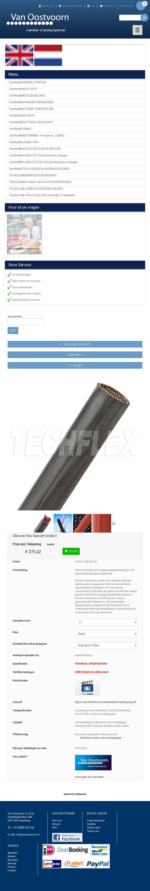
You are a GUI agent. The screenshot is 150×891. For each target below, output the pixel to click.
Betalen (12, 856)
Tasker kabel (93, 827)
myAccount (126, 5)
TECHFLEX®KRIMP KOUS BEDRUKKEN (33, 175)
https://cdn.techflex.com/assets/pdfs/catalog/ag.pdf (105, 702)
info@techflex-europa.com (24, 248)
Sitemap (12, 863)
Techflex (91, 824)
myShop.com (80, 794)
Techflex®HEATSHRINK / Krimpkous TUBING (36, 135)
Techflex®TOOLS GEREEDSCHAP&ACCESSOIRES (39, 168)
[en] (19, 55)
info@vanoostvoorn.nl (28, 834)
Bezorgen (13, 860)
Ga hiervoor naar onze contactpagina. (101, 737)
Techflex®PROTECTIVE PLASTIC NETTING (35, 148)
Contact (12, 870)
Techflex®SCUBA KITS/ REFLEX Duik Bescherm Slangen (43, 162)
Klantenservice (72, 5)
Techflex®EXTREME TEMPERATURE (31, 108)
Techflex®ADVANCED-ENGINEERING (31, 102)
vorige (77, 365)
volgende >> (75, 355)
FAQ (92, 5)
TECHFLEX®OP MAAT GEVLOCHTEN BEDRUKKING (40, 182)
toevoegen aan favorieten (89, 776)
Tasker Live (93, 831)
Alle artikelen (15, 316)
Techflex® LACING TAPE (24, 142)
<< (75, 344)
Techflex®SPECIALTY (22, 115)
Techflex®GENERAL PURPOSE (27, 82)
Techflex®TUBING (20, 128)
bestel (73, 551)
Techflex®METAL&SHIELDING (27, 95)
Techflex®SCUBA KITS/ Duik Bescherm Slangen (38, 155)
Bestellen (13, 852)
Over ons (48, 5)
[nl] (48, 55)
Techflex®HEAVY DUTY (23, 89)
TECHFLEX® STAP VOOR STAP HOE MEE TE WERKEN (42, 195)
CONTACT (108, 5)
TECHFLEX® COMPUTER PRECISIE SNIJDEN (36, 188)
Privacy (11, 867)
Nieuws (56, 824)
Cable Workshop (96, 820)
